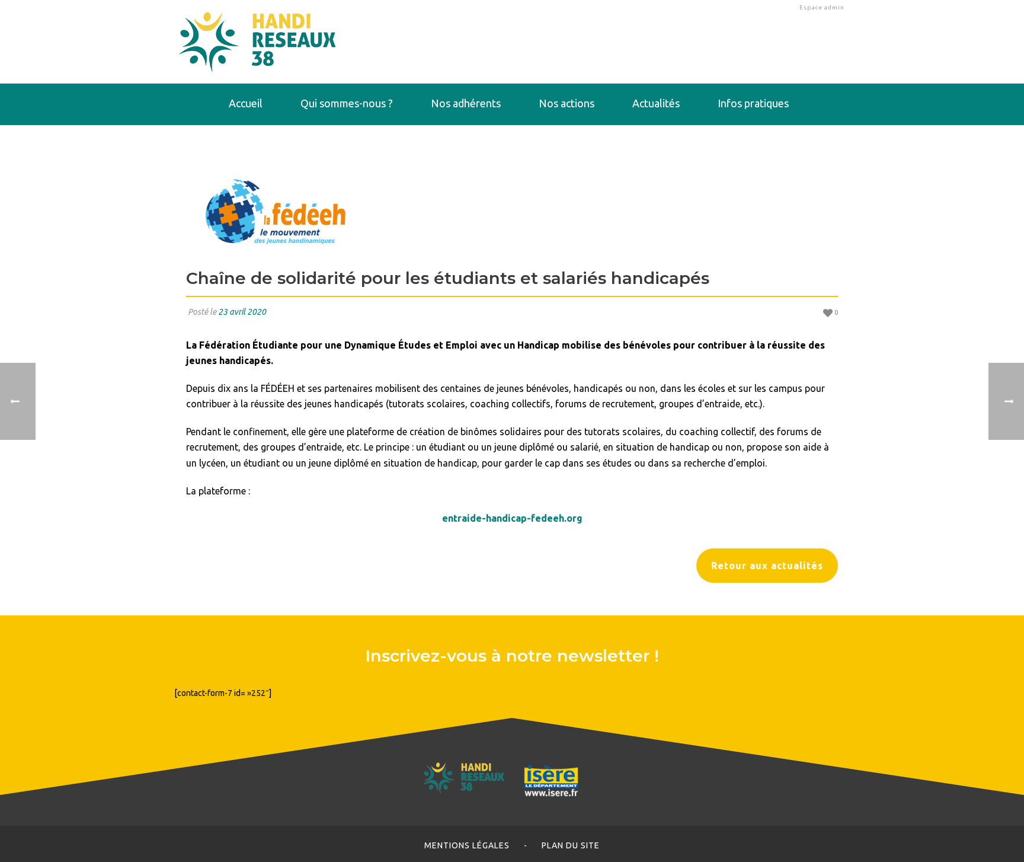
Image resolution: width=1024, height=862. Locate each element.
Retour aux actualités (767, 565)
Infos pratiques (753, 103)
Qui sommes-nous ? (346, 103)
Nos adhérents (466, 103)
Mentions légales (467, 845)
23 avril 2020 (242, 312)
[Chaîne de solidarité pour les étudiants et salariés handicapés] (512, 211)
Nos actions (566, 103)
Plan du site (571, 845)
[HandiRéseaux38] (257, 41)
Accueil (246, 103)
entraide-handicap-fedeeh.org (512, 518)
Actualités (656, 103)
